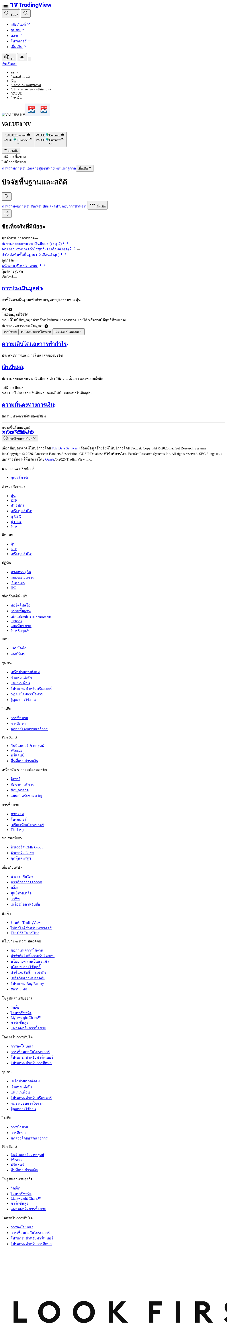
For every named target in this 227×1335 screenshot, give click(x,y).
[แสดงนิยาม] (10, 309)
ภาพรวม (17, 814)
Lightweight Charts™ (26, 1018)
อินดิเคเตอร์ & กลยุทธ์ (27, 746)
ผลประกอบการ (22, 577)
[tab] (8, 206)
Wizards (16, 750)
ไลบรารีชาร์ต (21, 1013)
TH (12, 59)
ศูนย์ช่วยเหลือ (21, 893)
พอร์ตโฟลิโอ (20, 605)
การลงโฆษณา (22, 1046)
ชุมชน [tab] (43, 168)
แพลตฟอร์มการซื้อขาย (28, 1028)
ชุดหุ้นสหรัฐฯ (21, 858)
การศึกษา (18, 723)
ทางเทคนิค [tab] (56, 168)
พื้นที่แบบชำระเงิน (24, 761)
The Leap (17, 830)
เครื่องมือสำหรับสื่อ (25, 904)
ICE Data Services (65, 448)
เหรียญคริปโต (21, 511)
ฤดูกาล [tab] (70, 168)
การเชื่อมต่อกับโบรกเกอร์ (30, 1052)
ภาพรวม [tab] (8, 168)
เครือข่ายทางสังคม (25, 672)
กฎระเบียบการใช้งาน (27, 694)
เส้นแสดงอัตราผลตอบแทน (31, 616)
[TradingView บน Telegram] (24, 433)
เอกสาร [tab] (32, 168)
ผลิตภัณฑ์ (18, 24)
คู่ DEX (16, 522)
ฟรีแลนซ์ (17, 755)
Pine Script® (20, 631)
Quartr (49, 459)
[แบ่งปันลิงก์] (7, 214)
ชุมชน (15, 30)
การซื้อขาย (19, 718)
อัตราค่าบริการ (22, 784)
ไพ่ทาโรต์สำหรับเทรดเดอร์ (31, 928)
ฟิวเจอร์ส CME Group (27, 847)
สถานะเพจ (19, 989)
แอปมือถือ (18, 648)
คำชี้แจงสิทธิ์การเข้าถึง (28, 972)
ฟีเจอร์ (15, 779)
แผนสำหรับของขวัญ (26, 796)
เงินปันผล (18, 583)
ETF (14, 500)
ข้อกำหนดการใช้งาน (27, 950)
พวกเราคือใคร (22, 876)
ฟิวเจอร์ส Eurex (22, 853)
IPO (13, 588)
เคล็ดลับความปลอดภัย (28, 978)
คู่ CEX (16, 516)
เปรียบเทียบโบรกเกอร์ (27, 825)
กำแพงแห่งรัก (21, 677)
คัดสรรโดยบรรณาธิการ (29, 729)
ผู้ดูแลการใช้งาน (23, 700)
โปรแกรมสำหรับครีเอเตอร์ (31, 688)
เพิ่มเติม (16, 47)
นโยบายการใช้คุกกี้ (26, 967)
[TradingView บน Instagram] (16, 433)
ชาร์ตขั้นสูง (19, 1022)
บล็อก (15, 888)
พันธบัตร (17, 505)
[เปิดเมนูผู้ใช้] (5, 7)
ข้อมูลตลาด (20, 790)
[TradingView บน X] (4, 433)
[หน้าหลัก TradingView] (31, 7)
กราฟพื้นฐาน (21, 611)
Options (16, 621)
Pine (14, 527)
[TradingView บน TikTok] (28, 433)
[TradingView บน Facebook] (8, 433)
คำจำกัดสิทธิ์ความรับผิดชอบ (33, 956)
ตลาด (15, 36)
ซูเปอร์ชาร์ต (20, 477)
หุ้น (13, 496)
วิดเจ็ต (15, 1007)
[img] (28, 135)
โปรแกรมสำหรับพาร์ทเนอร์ (32, 1057)
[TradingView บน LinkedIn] (20, 433)
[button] (28, 24)
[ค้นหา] (26, 13)
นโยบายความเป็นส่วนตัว (30, 961)
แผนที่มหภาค (21, 626)
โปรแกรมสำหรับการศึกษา (31, 1063)
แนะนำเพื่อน (20, 683)
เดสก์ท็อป (18, 654)
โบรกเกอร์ (19, 41)
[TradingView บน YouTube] (12, 433)
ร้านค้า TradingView (26, 922)
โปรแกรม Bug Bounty (27, 984)
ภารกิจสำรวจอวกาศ (26, 882)
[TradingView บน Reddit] (32, 433)
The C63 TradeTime (25, 933)
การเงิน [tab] (21, 168)
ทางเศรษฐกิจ (21, 572)
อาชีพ (15, 899)
